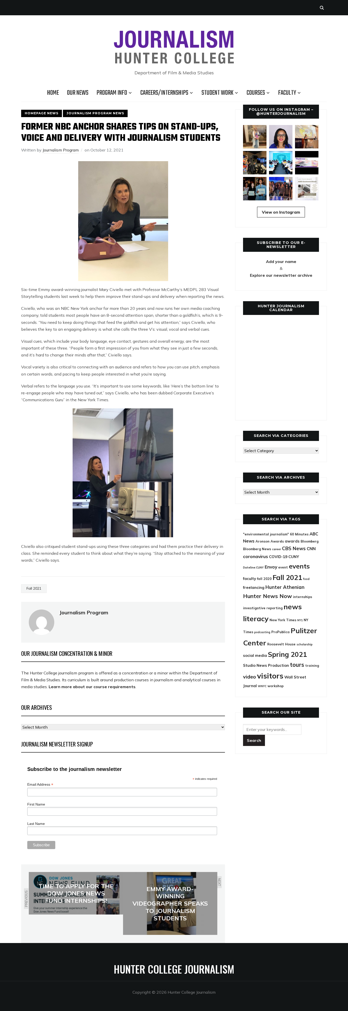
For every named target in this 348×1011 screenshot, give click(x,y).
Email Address (40, 784)
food (306, 579)
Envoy (271, 567)
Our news (77, 93)
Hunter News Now (267, 595)
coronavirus (255, 556)
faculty (249, 578)
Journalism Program (61, 150)
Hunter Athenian (284, 587)
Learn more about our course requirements (92, 686)
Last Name (36, 824)
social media (255, 655)
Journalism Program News (95, 113)
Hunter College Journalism (174, 969)
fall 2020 (264, 579)
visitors (270, 675)
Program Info (112, 93)
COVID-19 (278, 556)
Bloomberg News (257, 549)
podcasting (262, 632)
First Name (36, 804)
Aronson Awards (270, 541)
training (312, 665)
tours (297, 664)
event (283, 567)
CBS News (294, 548)
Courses (256, 93)
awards (292, 541)
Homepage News (41, 113)
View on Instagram (281, 212)
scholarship (305, 644)
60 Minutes (299, 534)
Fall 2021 (33, 588)
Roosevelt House (281, 644)
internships (302, 597)
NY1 (300, 620)
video (249, 676)
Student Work (217, 93)
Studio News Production (266, 665)
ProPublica (280, 632)
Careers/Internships (164, 93)
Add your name (281, 261)
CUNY (293, 556)
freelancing (253, 587)
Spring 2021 (287, 654)
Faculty (287, 93)
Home (53, 93)
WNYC (262, 686)
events (299, 566)
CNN (311, 548)
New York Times (283, 620)
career (276, 549)
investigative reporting (263, 608)
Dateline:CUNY (253, 567)
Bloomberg (309, 541)
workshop (275, 686)
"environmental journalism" (266, 534)
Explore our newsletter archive (281, 275)
